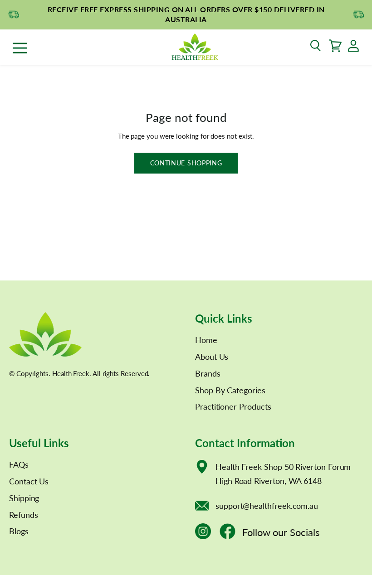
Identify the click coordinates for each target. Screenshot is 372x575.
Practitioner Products (233, 406)
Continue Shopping (186, 163)
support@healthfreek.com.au (266, 506)
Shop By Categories (230, 390)
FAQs (19, 464)
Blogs (19, 531)
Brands (207, 373)
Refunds (23, 515)
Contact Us (29, 481)
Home (206, 340)
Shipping (24, 498)
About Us (211, 357)
